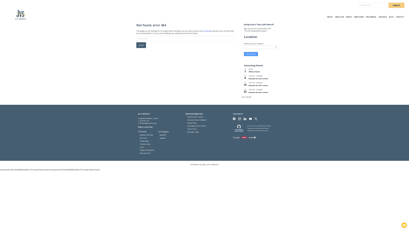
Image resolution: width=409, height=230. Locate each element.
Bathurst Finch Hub (146, 135)
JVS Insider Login (193, 132)
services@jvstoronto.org (148, 123)
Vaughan (163, 138)
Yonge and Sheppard (147, 150)
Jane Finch (143, 138)
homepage (207, 31)
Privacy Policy (192, 123)
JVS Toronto (20, 14)
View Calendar (246, 97)
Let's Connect (251, 54)
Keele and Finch (145, 153)
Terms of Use (192, 129)
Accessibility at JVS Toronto (196, 126)
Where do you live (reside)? (254, 44)
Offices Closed (254, 72)
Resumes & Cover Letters (258, 79)
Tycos (142, 147)
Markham (163, 135)
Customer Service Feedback (196, 120)
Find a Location (145, 127)
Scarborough (144, 141)
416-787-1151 (144, 121)
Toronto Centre (145, 144)
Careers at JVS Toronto (195, 117)
